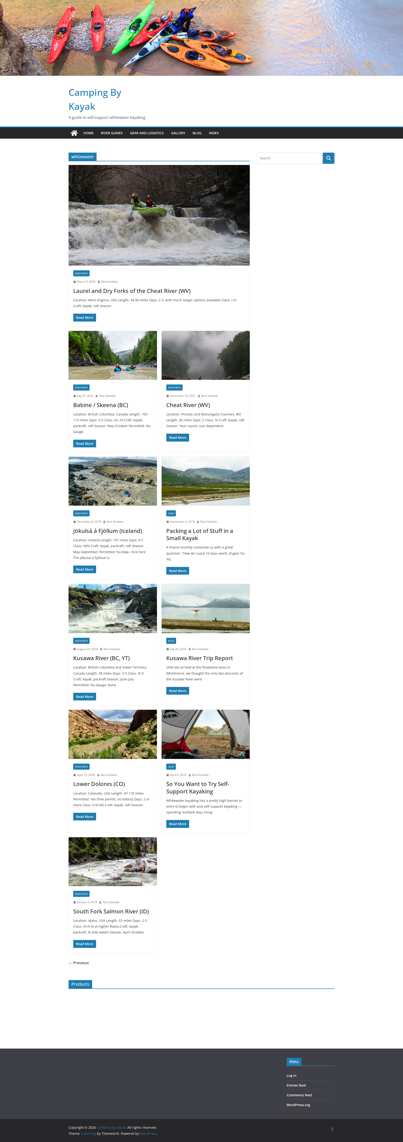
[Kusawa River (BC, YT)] (113, 608)
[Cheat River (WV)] (206, 355)
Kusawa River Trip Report (199, 658)
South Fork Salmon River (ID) (111, 911)
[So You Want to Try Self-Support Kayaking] (206, 734)
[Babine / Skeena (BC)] (113, 355)
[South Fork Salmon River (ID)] (113, 861)
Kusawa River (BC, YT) (101, 658)
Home (88, 133)
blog (171, 640)
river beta (81, 273)
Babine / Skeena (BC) (100, 405)
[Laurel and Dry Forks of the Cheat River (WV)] (159, 215)
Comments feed (299, 1095)
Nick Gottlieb (109, 282)
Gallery (178, 133)
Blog (197, 133)
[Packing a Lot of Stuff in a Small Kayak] (206, 481)
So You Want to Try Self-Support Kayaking (197, 787)
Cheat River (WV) (188, 405)
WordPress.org (298, 1105)
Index (214, 133)
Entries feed (296, 1085)
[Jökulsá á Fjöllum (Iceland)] (113, 481)
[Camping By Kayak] (74, 133)
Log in (291, 1075)
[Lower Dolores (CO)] (113, 734)
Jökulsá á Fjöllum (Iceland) (107, 531)
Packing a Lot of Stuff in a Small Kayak (199, 534)
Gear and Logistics (147, 133)
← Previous (79, 962)
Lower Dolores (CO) (99, 784)
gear (171, 513)
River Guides (112, 133)
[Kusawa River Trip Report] (206, 608)
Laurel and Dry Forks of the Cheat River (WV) (132, 291)
